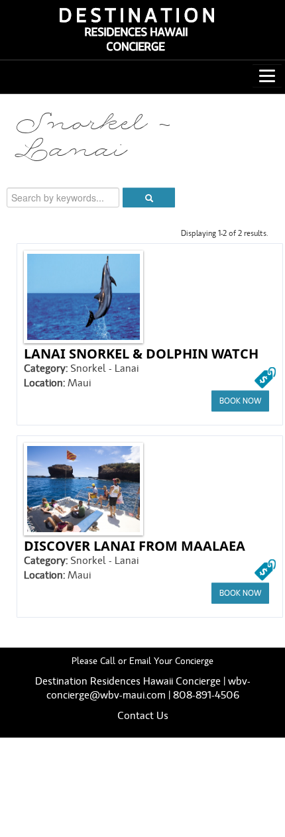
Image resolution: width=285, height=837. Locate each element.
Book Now (240, 401)
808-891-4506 (206, 695)
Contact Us (142, 716)
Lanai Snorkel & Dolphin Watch (141, 354)
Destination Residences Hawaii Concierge (128, 681)
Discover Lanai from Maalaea (134, 546)
